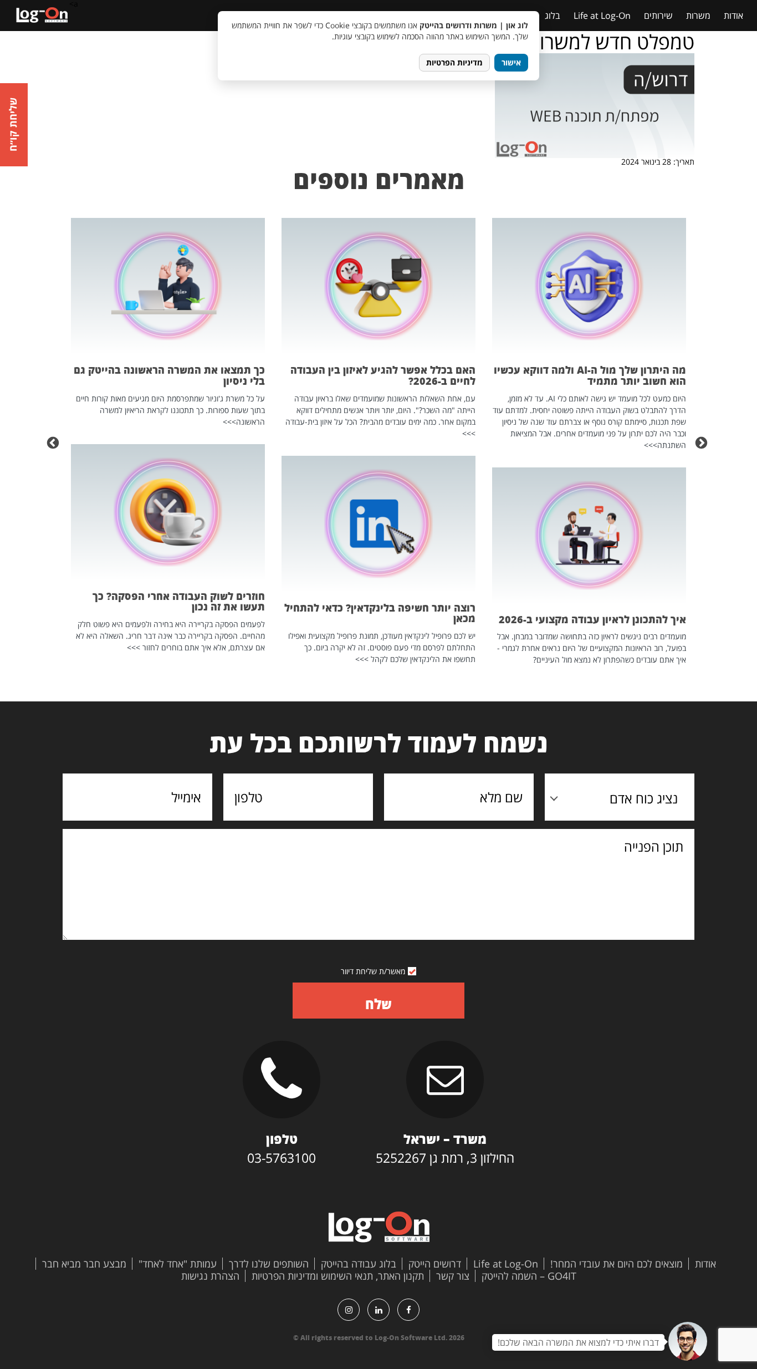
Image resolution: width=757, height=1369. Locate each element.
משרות (698, 15)
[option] (589, 442)
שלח (378, 1004)
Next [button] (54, 441)
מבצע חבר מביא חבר (84, 1264)
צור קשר (452, 1276)
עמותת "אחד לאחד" (178, 1264)
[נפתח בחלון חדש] (408, 1310)
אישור (511, 62)
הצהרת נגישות (210, 1276)
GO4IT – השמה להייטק (529, 1276)
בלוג (552, 15)
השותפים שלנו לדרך (269, 1264)
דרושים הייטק (434, 1264)
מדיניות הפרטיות (454, 62)
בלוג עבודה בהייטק (358, 1264)
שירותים (658, 15)
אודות (733, 15)
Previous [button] (702, 441)
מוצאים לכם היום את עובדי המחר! (616, 1264)
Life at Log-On (602, 15)
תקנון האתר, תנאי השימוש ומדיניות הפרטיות (338, 1276)
